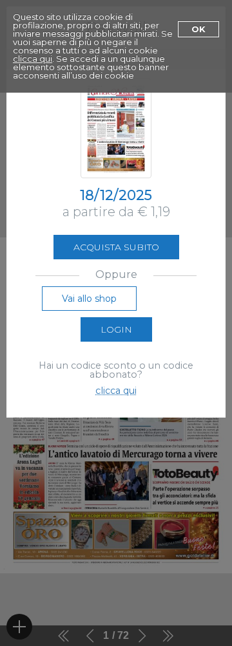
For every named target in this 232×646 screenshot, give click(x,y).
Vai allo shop (89, 298)
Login (116, 329)
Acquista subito (116, 247)
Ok (198, 29)
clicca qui (32, 58)
